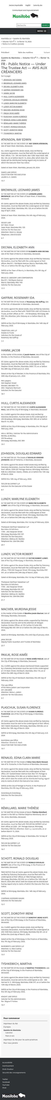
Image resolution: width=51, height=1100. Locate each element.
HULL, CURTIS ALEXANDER (14, 96)
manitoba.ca (6, 38)
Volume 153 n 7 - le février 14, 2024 (17, 41)
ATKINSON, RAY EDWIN (13, 80)
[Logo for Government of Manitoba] (25, 17)
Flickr (4, 1088)
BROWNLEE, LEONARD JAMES (15, 83)
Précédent (5, 52)
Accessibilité (7, 1062)
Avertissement (8, 1066)
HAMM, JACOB (9, 93)
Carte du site (37, 5)
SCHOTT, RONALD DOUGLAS (15, 126)
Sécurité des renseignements (14, 1072)
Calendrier (9, 1033)
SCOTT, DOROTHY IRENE (13, 130)
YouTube (5, 1085)
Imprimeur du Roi (11, 1023)
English (28, 5)
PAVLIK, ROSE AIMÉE (11, 113)
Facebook (6, 1082)
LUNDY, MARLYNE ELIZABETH (15, 103)
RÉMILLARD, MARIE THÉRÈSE (15, 123)
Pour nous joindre (11, 1043)
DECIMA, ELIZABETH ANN (13, 86)
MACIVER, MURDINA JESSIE (14, 110)
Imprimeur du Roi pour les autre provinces (21, 1040)
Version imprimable (16, 5)
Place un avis (9, 1036)
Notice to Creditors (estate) (13, 44)
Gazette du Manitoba (21, 38)
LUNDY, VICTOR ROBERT (13, 106)
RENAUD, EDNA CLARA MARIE (15, 120)
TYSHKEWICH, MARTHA (13, 133)
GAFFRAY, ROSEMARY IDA (13, 90)
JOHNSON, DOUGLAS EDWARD (15, 100)
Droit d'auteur (8, 1069)
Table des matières (25, 52)
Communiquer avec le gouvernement (25, 10)
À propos (7, 1027)
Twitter (5, 1079)
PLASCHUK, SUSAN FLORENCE (15, 116)
